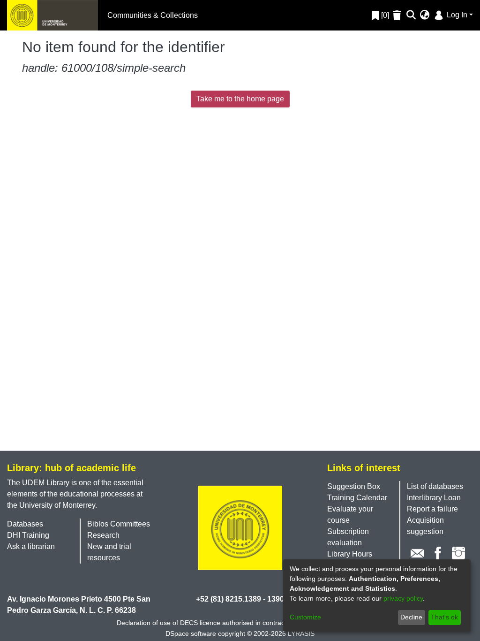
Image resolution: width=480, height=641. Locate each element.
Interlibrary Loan (434, 498)
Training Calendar (357, 498)
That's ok (444, 617)
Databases (25, 524)
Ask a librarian (31, 546)
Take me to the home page (240, 99)
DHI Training (28, 535)
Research (103, 535)
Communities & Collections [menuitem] (152, 15)
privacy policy (403, 598)
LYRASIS (301, 633)
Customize (305, 617)
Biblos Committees (118, 524)
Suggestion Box (353, 486)
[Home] (52, 15)
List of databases (435, 486)
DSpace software (190, 633)
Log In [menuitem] (456, 15)
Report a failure (432, 509)
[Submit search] (411, 15)
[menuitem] (425, 15)
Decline (411, 617)
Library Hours (349, 554)
